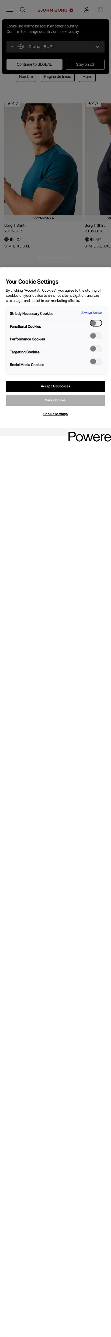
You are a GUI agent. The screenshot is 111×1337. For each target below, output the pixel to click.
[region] (55, 802)
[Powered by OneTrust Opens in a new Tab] (87, 433)
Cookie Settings (55, 414)
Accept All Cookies (55, 386)
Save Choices (55, 400)
